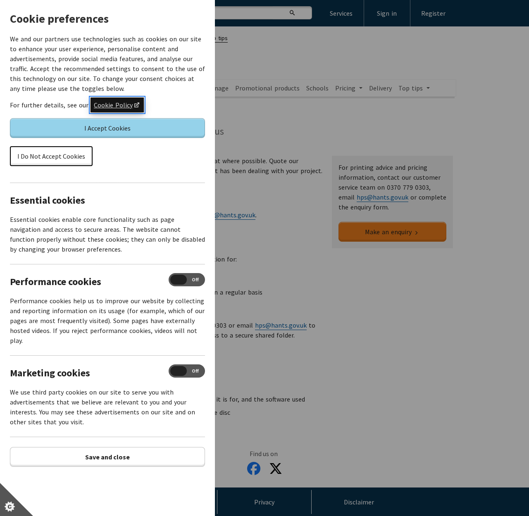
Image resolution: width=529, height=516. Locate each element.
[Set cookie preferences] (16, 499)
